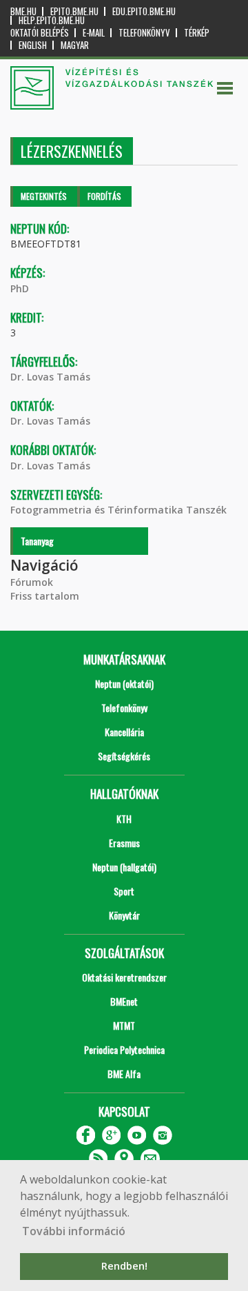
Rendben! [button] (124, 1265)
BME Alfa (124, 1073)
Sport (124, 891)
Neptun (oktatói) (124, 683)
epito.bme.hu (74, 11)
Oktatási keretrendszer (124, 977)
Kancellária (124, 731)
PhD (19, 288)
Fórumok (31, 582)
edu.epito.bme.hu (144, 11)
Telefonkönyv (144, 32)
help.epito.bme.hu (52, 20)
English (33, 45)
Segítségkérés (124, 756)
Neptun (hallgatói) (124, 867)
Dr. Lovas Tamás (50, 376)
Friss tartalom (44, 595)
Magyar (75, 45)
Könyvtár (124, 915)
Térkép (196, 32)
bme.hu (23, 11)
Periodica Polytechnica (124, 1049)
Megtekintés (44, 196)
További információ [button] (73, 1231)
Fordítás (104, 196)
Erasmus (124, 842)
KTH (124, 818)
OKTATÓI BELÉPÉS (39, 32)
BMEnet (124, 1001)
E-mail (94, 32)
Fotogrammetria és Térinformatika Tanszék (118, 509)
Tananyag (37, 540)
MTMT (124, 1025)
